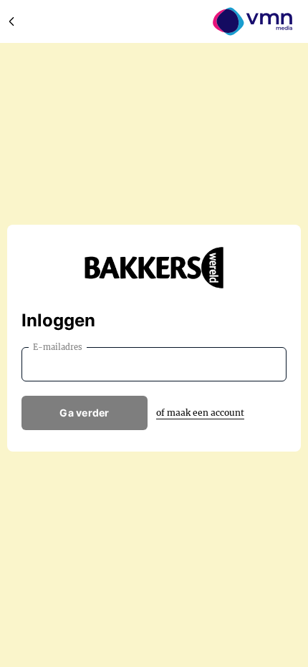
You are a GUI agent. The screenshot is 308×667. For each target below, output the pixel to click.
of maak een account (200, 412)
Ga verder (84, 412)
